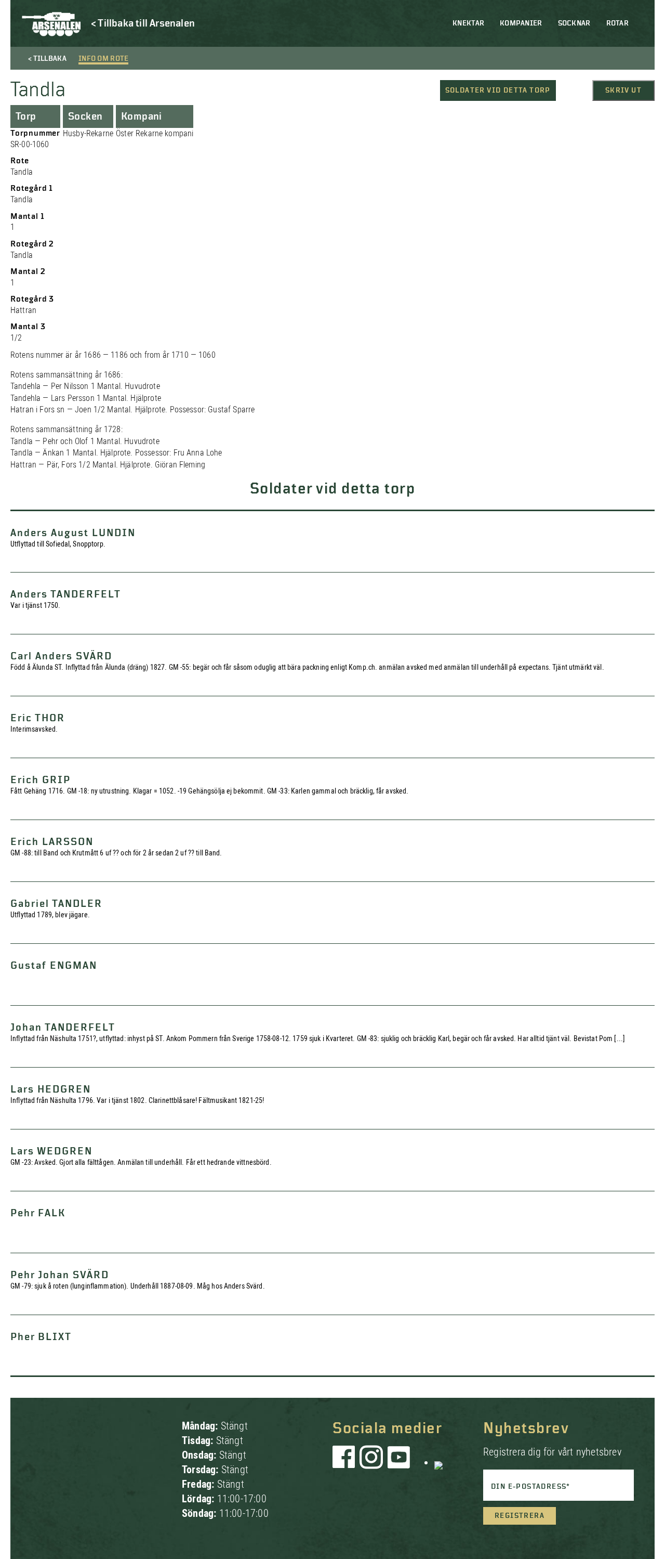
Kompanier (521, 23)
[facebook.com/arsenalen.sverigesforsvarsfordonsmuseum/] (345, 1462)
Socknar (574, 23)
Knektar (468, 23)
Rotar (617, 23)
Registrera (519, 1516)
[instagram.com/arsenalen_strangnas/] (371, 1462)
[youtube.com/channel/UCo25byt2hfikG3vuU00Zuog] (399, 1462)
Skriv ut (623, 90)
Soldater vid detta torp (498, 90)
